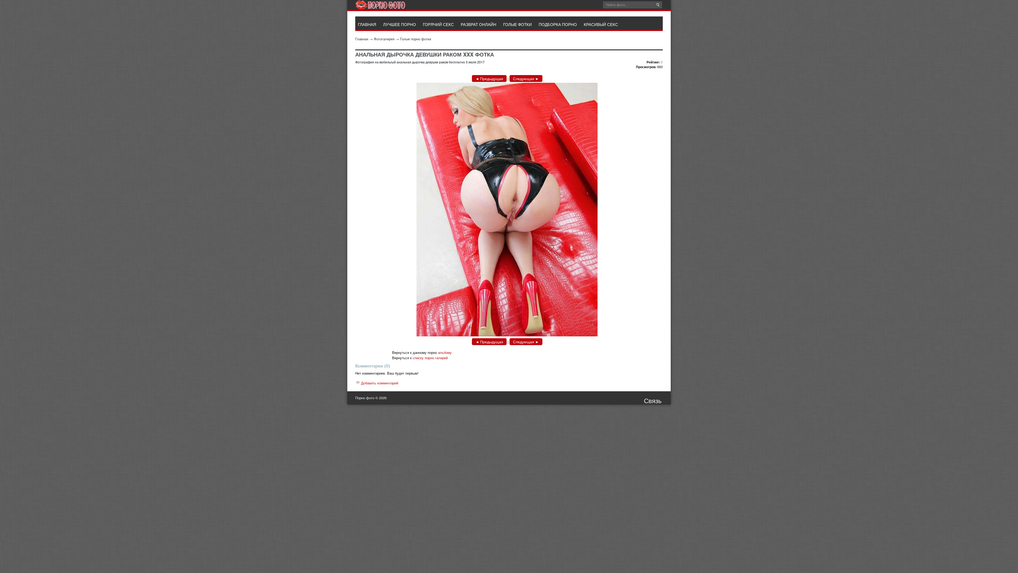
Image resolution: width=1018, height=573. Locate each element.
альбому (445, 352)
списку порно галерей (430, 357)
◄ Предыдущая (489, 78)
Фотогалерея (384, 38)
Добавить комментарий (379, 382)
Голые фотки (517, 24)
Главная (361, 38)
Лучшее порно (399, 24)
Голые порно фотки (415, 38)
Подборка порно (558, 24)
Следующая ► (526, 78)
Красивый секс (601, 24)
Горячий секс (438, 24)
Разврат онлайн (478, 24)
